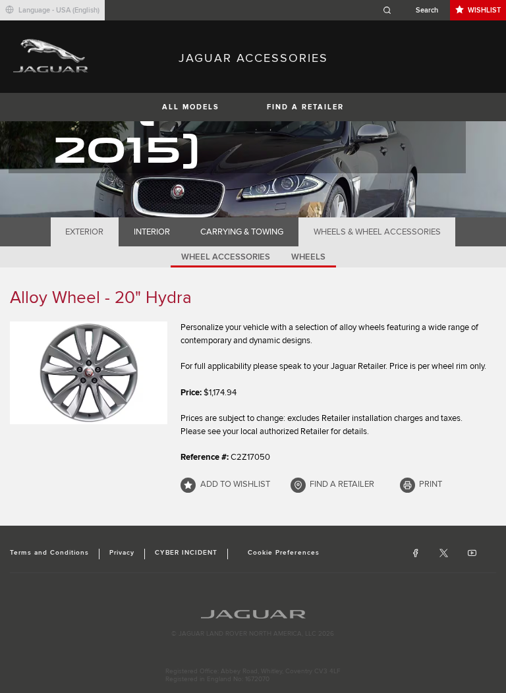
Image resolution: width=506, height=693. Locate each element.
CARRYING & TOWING (241, 232)
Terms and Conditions (49, 553)
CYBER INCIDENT (186, 553)
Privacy (121, 553)
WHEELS (308, 257)
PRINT (430, 484)
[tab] (85, 231)
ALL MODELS (190, 107)
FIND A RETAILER (305, 107)
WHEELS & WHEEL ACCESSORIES (377, 232)
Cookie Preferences (284, 553)
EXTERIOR (84, 232)
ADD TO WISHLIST (235, 484)
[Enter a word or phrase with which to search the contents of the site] (414, 10)
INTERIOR (152, 232)
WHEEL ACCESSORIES (225, 257)
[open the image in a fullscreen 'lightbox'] (88, 372)
